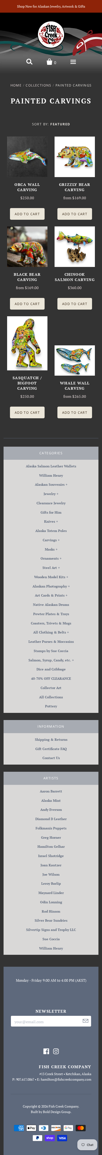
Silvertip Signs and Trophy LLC (51, 929)
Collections (38, 85)
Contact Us (51, 758)
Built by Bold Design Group (50, 1111)
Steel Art (49, 567)
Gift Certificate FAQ (51, 748)
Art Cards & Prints (50, 595)
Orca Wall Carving (27, 187)
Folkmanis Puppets (51, 828)
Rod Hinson (51, 911)
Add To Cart (27, 214)
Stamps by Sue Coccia (51, 651)
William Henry (51, 475)
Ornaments (50, 558)
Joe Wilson (51, 874)
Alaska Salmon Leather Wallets (51, 466)
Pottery (51, 706)
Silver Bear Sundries (51, 920)
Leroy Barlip (51, 883)
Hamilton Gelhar (51, 846)
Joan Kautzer (51, 865)
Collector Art (51, 687)
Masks (50, 549)
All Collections (51, 697)
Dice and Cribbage (51, 669)
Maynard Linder (51, 892)
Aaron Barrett (51, 791)
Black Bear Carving (27, 277)
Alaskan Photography (49, 586)
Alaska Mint (51, 800)
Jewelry (50, 493)
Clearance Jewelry (51, 503)
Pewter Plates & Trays (51, 614)
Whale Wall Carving (75, 385)
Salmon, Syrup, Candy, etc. (49, 660)
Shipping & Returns (51, 739)
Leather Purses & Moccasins (51, 641)
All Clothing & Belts (49, 632)
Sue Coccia (51, 939)
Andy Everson (51, 809)
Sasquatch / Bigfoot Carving (27, 383)
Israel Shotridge (51, 855)
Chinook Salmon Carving (75, 277)
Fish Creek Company (63, 1106)
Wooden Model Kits (49, 577)
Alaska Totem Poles (51, 530)
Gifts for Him (51, 512)
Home (16, 85)
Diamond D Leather (51, 819)
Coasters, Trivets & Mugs (51, 623)
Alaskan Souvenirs (50, 484)
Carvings (50, 540)
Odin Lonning (51, 902)
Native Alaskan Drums (51, 604)
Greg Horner (51, 837)
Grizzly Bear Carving (74, 187)
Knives (49, 521)
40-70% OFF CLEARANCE (51, 678)
